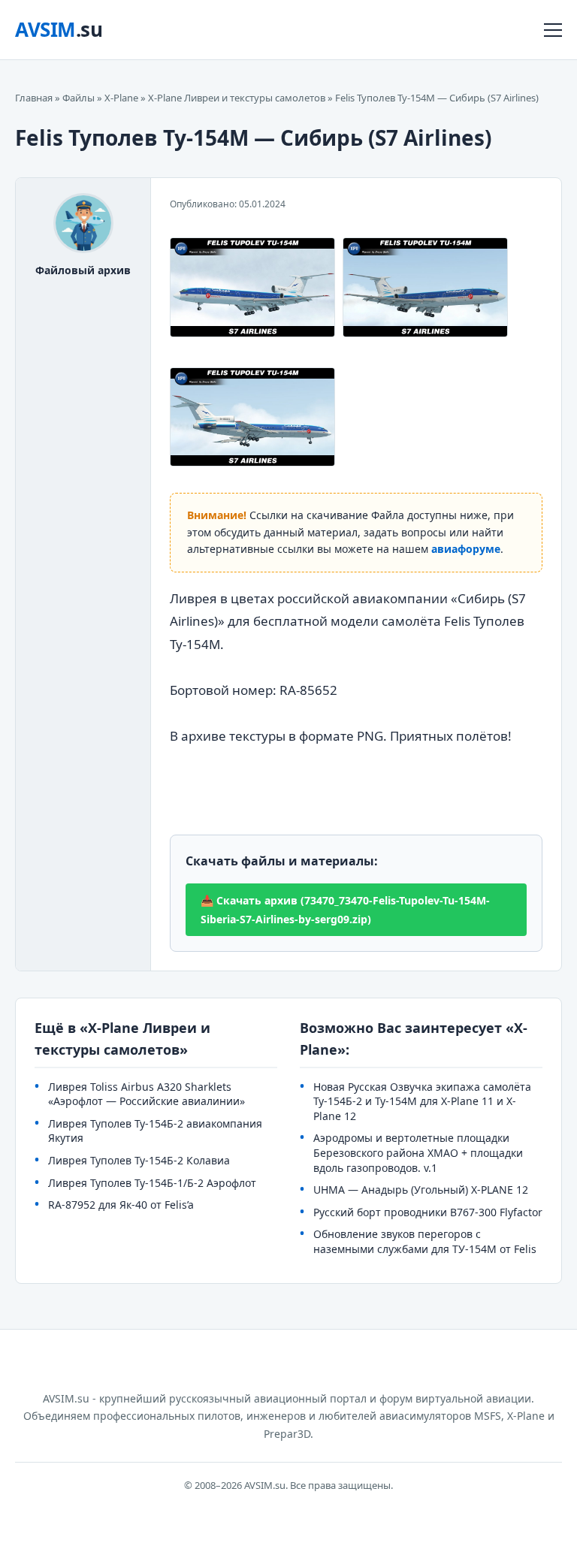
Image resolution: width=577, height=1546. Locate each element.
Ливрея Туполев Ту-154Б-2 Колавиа (139, 1160)
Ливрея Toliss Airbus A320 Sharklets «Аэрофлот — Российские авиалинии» (146, 1094)
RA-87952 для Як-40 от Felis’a (121, 1204)
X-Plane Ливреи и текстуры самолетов (236, 97)
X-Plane (121, 97)
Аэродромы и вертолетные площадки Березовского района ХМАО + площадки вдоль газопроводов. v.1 (418, 1152)
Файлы (78, 97)
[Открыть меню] (553, 30)
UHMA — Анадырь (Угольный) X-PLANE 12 (420, 1189)
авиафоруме (465, 549)
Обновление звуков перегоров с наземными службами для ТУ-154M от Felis (424, 1241)
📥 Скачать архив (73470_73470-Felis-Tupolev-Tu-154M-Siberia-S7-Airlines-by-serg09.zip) (345, 909)
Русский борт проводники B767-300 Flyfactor (427, 1212)
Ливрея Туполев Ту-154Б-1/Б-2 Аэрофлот (152, 1183)
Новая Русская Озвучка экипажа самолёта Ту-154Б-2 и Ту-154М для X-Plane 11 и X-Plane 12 (422, 1101)
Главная (34, 97)
